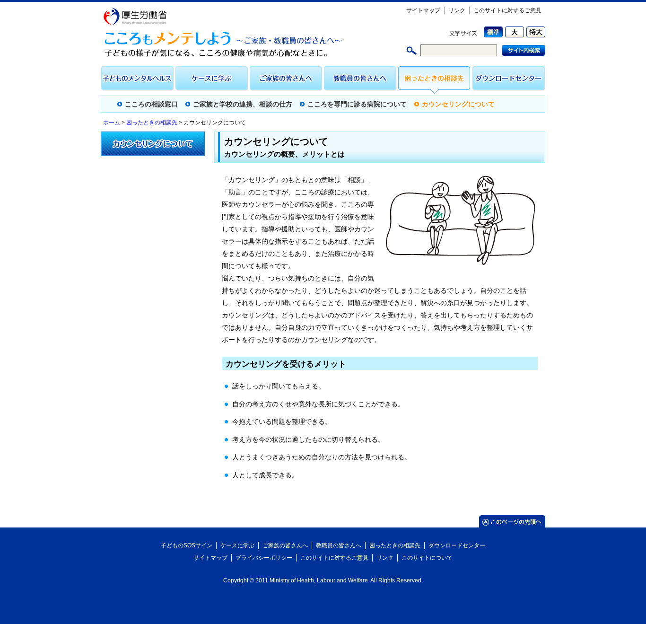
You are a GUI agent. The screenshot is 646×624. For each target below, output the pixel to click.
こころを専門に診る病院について (357, 104)
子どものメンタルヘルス (138, 80)
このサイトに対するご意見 (507, 10)
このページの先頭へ (512, 521)
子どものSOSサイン (186, 545)
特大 (534, 31)
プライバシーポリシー (264, 557)
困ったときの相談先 (435, 80)
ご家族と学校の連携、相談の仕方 (242, 104)
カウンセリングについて (458, 104)
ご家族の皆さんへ (286, 80)
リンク (456, 10)
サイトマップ (423, 10)
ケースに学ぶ (212, 80)
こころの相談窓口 (151, 104)
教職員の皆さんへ (360, 80)
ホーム (111, 122)
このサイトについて (427, 557)
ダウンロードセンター (508, 80)
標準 (492, 31)
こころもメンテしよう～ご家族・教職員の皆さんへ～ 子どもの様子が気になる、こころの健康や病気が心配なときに (227, 44)
